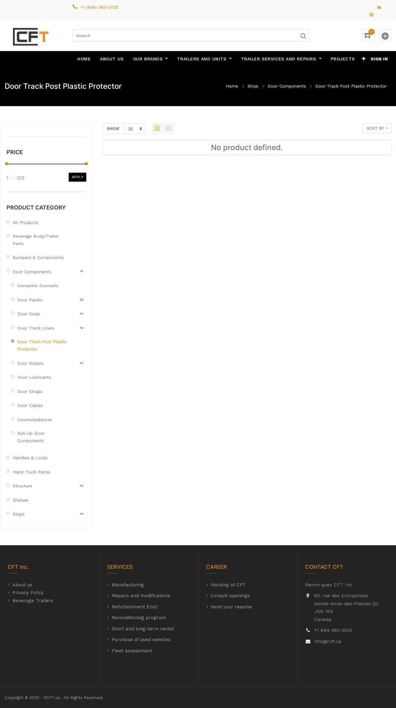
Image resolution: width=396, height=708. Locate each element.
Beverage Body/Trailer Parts (36, 240)
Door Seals (28, 313)
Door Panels (30, 299)
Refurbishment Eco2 (134, 607)
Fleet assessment (132, 651)
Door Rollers (30, 363)
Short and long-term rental (143, 629)
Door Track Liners (35, 328)
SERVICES (120, 567)
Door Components (287, 86)
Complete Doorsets (37, 285)
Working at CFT (228, 585)
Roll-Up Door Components (31, 437)
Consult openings (230, 595)
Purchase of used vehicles (141, 639)
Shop (253, 86)
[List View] (169, 128)
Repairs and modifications (141, 595)
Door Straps (30, 391)
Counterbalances (34, 419)
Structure (22, 485)
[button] (363, 59)
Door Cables (30, 405)
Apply (78, 177)
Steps (19, 514)
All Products (25, 222)
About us (22, 585)
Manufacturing (128, 585)
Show (113, 128)
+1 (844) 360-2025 (100, 7)
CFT (13, 567)
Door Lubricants (34, 377)
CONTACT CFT (324, 567)
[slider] (6, 163)
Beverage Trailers (32, 600)
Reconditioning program (139, 617)
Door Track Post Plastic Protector (351, 86)
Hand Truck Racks (31, 471)
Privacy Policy (28, 592)
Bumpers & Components (38, 257)
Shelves (20, 500)
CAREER (216, 567)
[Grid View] (157, 128)
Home (232, 86)
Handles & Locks (30, 457)
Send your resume (231, 607)
